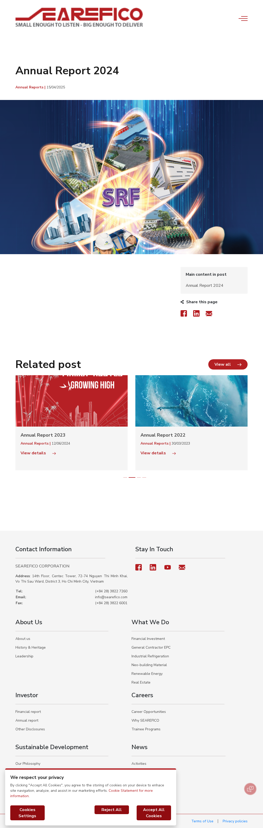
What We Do (150, 622)
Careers (142, 695)
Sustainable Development (51, 747)
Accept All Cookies (154, 813)
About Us (28, 622)
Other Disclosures (30, 729)
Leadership (24, 656)
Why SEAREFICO (145, 720)
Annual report (26, 720)
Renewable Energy (147, 673)
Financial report (28, 711)
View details (121, 453)
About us (22, 638)
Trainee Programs (146, 729)
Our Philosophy (27, 763)
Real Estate (141, 682)
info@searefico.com (111, 597)
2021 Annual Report (130, 435)
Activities (139, 763)
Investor (26, 695)
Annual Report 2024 (204, 285)
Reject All (111, 810)
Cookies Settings (27, 813)
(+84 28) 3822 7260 (111, 591)
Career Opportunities (149, 711)
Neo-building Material (149, 665)
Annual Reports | (30, 87)
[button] (228, 364)
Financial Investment (148, 638)
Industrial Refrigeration (150, 656)
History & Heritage (30, 647)
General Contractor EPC (151, 647)
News (139, 747)
